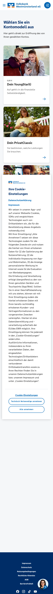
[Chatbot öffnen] (43, 584)
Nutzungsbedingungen (26, 571)
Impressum (26, 563)
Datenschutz (26, 567)
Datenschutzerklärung (19, 200)
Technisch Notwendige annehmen (26, 401)
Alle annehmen (26, 409)
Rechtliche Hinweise (26, 575)
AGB (26, 580)
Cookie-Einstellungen (26, 395)
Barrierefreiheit (26, 584)
